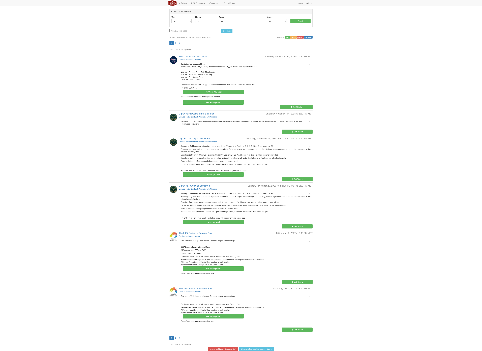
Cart (301, 3)
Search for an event (182, 11)
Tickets (184, 3)
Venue (269, 17)
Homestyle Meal (213, 174)
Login (310, 3)
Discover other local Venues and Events (256, 349)
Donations (213, 3)
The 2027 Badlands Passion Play (195, 233)
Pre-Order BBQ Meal (213, 92)
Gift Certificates (198, 3)
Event (221, 17)
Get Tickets (297, 107)
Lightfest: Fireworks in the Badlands (196, 113)
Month (198, 17)
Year (173, 17)
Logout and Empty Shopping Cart (223, 349)
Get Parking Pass (213, 102)
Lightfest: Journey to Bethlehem (194, 138)
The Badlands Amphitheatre (190, 59)
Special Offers (229, 3)
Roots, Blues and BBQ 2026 (193, 56)
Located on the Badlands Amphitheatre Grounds (198, 116)
